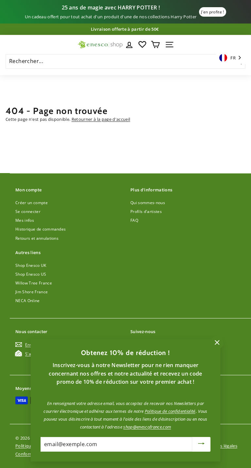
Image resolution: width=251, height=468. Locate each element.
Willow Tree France (33, 283)
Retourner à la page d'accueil (101, 119)
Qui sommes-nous (147, 202)
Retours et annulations (37, 238)
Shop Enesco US (30, 274)
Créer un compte (31, 202)
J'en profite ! (212, 12)
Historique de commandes (40, 229)
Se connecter (28, 211)
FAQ (134, 220)
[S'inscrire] (201, 444)
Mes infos (24, 220)
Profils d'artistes (146, 211)
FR (233, 58)
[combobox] (230, 58)
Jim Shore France (31, 292)
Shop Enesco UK (30, 265)
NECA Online (27, 300)
